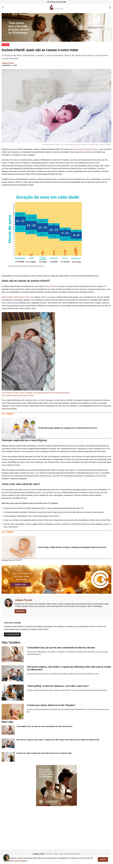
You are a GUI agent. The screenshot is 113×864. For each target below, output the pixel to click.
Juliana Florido (23, 600)
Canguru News (39, 854)
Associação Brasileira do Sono (86, 149)
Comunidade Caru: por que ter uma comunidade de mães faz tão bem (61, 647)
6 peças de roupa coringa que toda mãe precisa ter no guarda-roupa (44, 753)
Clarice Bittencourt (52, 286)
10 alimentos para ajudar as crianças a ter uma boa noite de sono (67, 428)
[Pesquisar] (110, 7)
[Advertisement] (56, 824)
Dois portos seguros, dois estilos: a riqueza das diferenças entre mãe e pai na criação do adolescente (58, 740)
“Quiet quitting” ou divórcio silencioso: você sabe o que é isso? (58, 686)
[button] (6, 857)
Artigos (5, 45)
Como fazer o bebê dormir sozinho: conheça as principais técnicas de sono (72, 547)
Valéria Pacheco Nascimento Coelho (16, 297)
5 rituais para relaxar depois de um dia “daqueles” (51, 705)
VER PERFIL (20, 611)
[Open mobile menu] (3, 7)
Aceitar (103, 859)
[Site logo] (56, 7)
